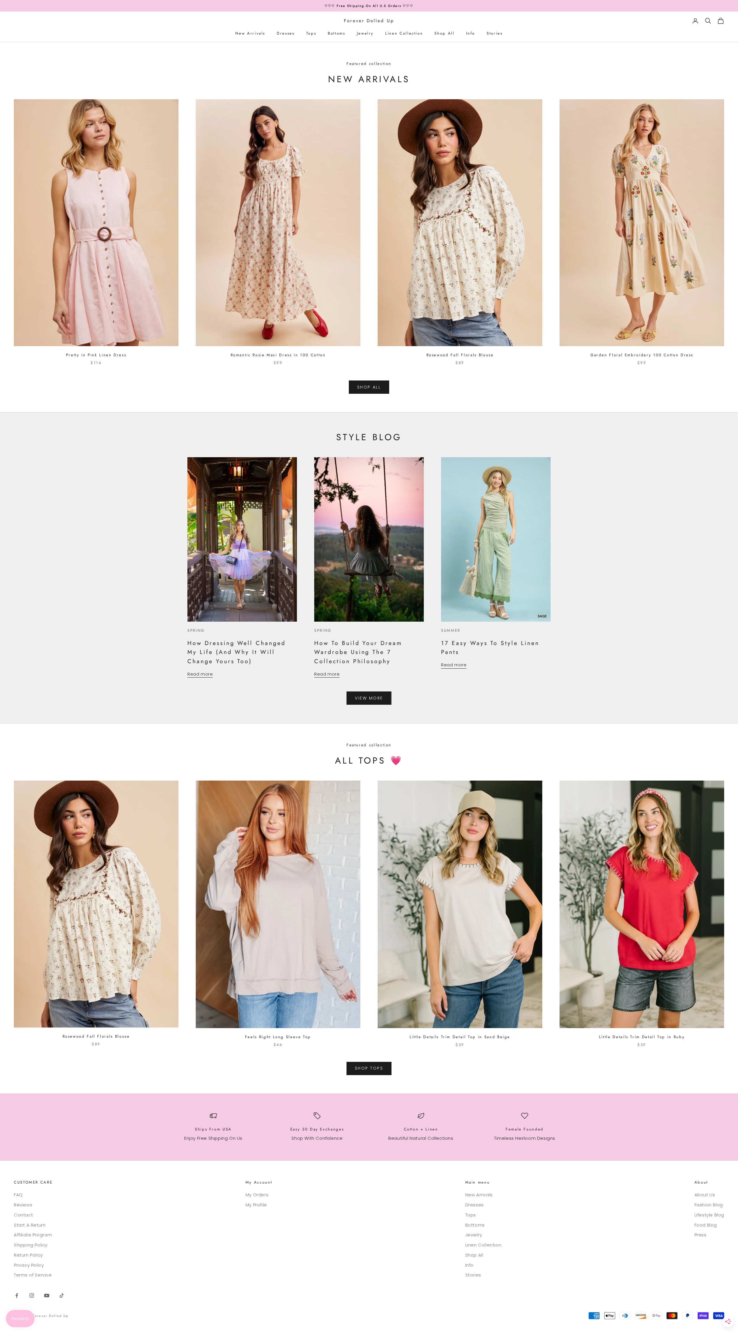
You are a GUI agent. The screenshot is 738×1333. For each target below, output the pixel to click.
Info (470, 33)
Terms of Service (33, 1275)
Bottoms (336, 33)
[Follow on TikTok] (62, 1295)
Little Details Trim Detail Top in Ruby (642, 1037)
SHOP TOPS (369, 1068)
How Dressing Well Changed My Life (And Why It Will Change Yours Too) (236, 652)
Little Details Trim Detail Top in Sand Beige (460, 1037)
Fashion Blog (708, 1205)
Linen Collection (404, 33)
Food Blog (705, 1225)
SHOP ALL (369, 387)
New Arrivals (250, 33)
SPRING (196, 630)
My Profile (256, 1205)
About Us (704, 1195)
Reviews (23, 1205)
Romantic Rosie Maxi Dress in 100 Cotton (278, 355)
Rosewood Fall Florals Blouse (460, 355)
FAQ (18, 1195)
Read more (200, 674)
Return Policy (28, 1255)
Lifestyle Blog (709, 1215)
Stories (494, 33)
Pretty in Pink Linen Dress (96, 355)
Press (700, 1235)
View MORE (369, 698)
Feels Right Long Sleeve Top (278, 1037)
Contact (23, 1215)
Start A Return (30, 1225)
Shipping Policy (31, 1245)
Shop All (444, 33)
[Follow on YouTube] (47, 1295)
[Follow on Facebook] (17, 1295)
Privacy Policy (29, 1265)
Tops (311, 33)
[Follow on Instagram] (32, 1295)
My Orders (257, 1195)
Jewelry (365, 33)
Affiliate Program (33, 1235)
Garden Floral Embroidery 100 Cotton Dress (641, 355)
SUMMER (450, 630)
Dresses (285, 33)
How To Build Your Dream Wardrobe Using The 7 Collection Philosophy (358, 652)
